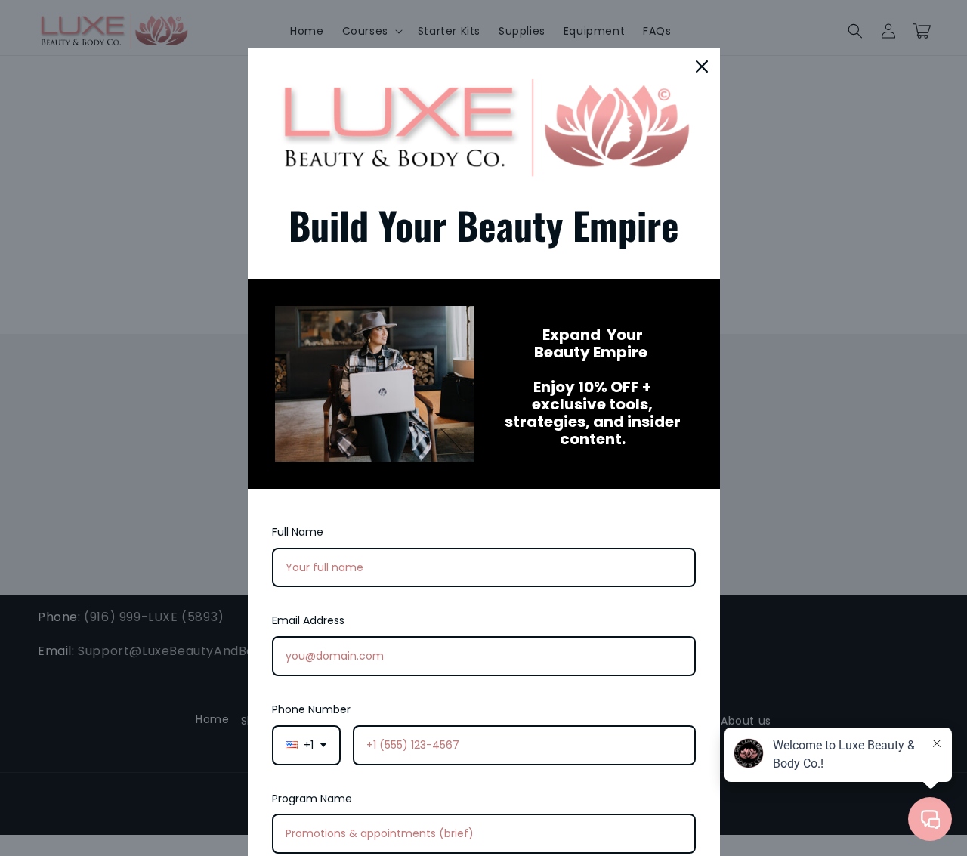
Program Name (312, 798)
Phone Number (311, 709)
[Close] (702, 66)
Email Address (308, 620)
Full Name (297, 531)
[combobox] (306, 745)
